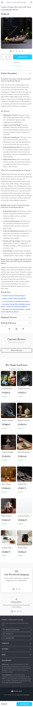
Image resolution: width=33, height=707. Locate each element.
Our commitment (7, 675)
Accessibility (26, 694)
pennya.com (5, 664)
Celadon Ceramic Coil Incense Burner (13, 296)
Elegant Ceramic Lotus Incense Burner (14, 299)
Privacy (21, 694)
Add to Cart (24, 704)
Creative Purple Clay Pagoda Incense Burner (16, 301)
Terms (17, 694)
